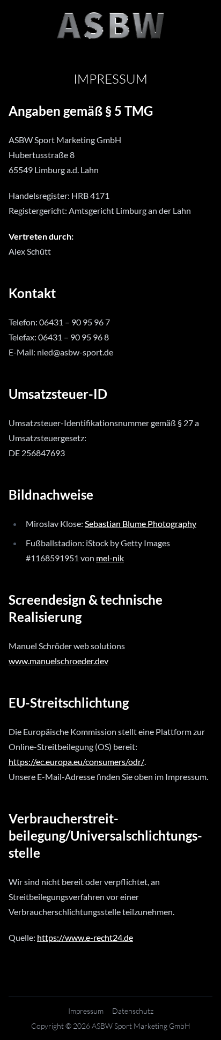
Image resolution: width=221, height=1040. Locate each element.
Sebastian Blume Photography (140, 523)
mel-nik (110, 558)
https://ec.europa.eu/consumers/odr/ (76, 761)
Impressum (86, 1010)
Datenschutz (132, 1010)
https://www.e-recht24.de (85, 937)
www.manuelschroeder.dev (58, 661)
